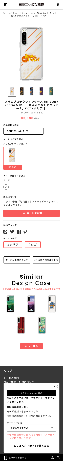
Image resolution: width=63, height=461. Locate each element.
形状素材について (18, 259)
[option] (31, 54)
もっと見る (31, 346)
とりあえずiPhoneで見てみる (31, 445)
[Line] (5, 232)
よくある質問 (11, 378)
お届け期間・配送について (18, 382)
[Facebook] (19, 232)
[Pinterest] (25, 232)
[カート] (58, 5)
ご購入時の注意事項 (47, 259)
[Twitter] (12, 231)
